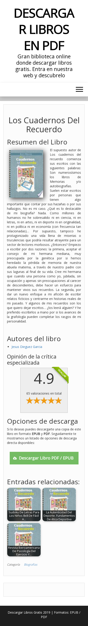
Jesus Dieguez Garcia (27, 347)
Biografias (30, 564)
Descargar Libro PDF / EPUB (46, 458)
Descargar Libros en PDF (44, 29)
